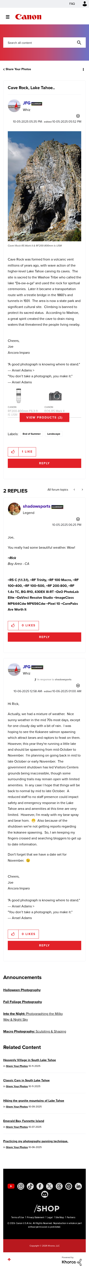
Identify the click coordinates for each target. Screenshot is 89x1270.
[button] (82, 6)
